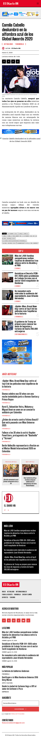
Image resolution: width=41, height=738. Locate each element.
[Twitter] (9, 62)
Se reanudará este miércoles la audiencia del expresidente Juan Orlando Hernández (26, 295)
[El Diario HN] (3, 48)
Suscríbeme (19, 709)
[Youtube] (23, 620)
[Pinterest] (13, 62)
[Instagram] (14, 620)
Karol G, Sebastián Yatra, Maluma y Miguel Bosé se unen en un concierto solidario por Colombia (18, 409)
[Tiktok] (18, 620)
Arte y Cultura (7, 683)
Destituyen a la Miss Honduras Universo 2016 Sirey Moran (20, 678)
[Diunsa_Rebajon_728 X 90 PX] (20, 227)
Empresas (5, 692)
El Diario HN (16, 48)
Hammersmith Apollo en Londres (27, 243)
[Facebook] (4, 62)
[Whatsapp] (28, 620)
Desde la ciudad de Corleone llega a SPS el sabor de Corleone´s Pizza (19, 687)
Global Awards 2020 (9, 243)
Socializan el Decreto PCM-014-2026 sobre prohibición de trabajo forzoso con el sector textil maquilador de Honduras (27, 278)
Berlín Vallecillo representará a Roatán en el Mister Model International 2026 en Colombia (20, 448)
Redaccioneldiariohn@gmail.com (13, 723)
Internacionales (20, 334)
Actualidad (8, 44)
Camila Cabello (23, 233)
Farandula (18, 316)
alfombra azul (12, 233)
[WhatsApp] (18, 62)
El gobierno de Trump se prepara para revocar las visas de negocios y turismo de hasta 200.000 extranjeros (26, 326)
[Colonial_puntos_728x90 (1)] (20, 18)
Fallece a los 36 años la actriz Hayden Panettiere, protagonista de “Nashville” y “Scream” (20, 435)
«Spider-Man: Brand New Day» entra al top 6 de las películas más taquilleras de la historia (26, 310)
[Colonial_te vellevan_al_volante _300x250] (17, 366)
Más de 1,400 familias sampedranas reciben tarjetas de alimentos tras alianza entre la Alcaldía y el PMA (26, 260)
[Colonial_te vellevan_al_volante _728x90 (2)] (20, 135)
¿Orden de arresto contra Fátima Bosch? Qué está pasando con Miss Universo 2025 (20, 422)
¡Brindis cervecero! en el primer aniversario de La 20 (10, 481)
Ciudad (17, 268)
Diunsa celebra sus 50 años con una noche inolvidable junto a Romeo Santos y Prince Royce (20, 396)
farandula (23, 240)
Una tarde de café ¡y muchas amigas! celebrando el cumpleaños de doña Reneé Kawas (30, 481)
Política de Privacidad (17, 714)
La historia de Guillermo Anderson (15, 671)
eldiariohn (15, 240)
